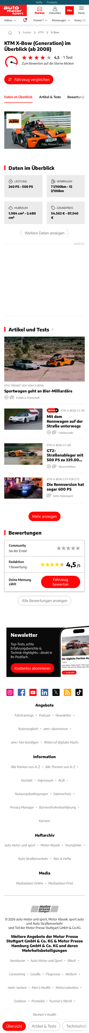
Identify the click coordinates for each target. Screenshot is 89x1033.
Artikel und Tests (29, 329)
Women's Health (44, 1014)
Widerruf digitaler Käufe (61, 742)
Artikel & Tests (44, 1026)
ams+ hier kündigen (25, 742)
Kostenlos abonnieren (32, 668)
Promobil (38, 1001)
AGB (61, 780)
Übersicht (14, 1026)
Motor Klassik (50, 845)
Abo (69, 10)
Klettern (71, 974)
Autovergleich (28, 729)
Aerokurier (17, 960)
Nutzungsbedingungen (31, 794)
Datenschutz (62, 794)
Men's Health (41, 987)
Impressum (45, 780)
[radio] (24, 57)
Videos (8, 20)
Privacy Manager (22, 807)
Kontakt (27, 780)
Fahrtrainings (24, 715)
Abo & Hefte (62, 859)
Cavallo (35, 974)
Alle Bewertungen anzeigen (44, 600)
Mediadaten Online (29, 883)
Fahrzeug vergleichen (32, 79)
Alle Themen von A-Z (60, 767)
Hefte (39, 2)
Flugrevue (53, 974)
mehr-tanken (17, 987)
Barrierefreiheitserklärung (57, 807)
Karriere (44, 821)
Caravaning (17, 974)
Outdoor (20, 1001)
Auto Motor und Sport (46, 960)
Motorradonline (67, 987)
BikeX (72, 960)
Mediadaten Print (60, 883)
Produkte (52, 2)
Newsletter (63, 715)
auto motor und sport (20, 845)
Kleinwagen (59, 20)
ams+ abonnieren (55, 729)
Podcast (44, 715)
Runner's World (61, 1001)
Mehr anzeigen (44, 516)
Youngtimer (73, 845)
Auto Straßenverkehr (33, 859)
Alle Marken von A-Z (25, 767)
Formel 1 (38, 20)
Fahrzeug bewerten (61, 581)
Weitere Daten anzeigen (45, 233)
